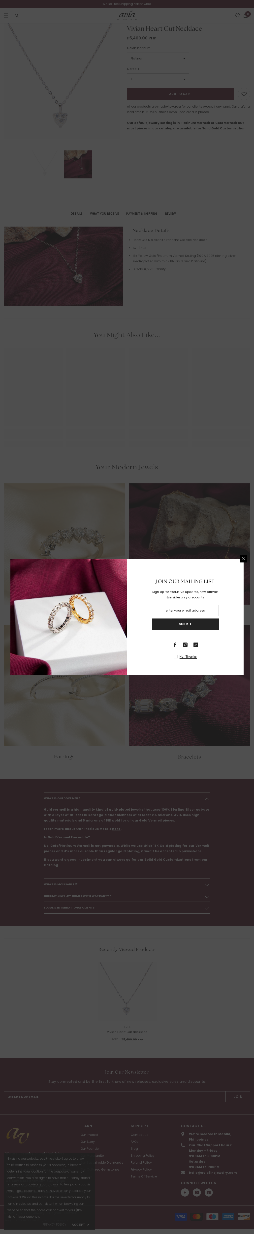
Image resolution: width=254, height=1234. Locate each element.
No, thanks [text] (188, 656)
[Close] (243, 558)
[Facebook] (175, 645)
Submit (185, 624)
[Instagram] (185, 645)
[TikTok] (195, 645)
